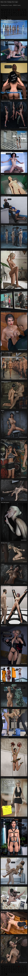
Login (16, 1)
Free (13, 1)
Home (2, 1)
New (5, 1)
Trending (9, 1)
